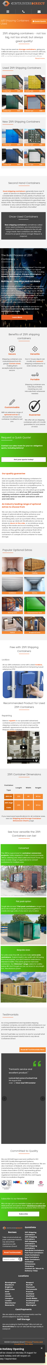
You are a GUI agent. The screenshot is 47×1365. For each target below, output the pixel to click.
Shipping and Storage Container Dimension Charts (27, 819)
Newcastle (9, 1305)
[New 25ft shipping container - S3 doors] (12, 157)
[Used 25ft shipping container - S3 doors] (12, 103)
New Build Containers (34, 1250)
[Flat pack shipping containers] (23, 929)
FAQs (35, 1271)
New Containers (32, 1257)
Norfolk (29, 1285)
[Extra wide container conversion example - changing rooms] (23, 987)
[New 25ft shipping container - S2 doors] (34, 137)
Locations (23, 1276)
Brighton (9, 1287)
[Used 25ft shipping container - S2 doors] (34, 83)
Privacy (28, 1342)
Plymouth (30, 1287)
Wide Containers (32, 1259)
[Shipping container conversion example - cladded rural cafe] (23, 881)
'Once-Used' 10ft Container (25, 1083)
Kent (7, 1291)
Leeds (7, 1294)
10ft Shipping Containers (30, 1233)
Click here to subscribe (36, 1206)
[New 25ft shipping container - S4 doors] (34, 157)
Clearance (29, 1266)
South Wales (31, 1298)
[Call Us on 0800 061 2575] (23, 11)
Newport (30, 1282)
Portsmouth (31, 1289)
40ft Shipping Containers (31, 1247)
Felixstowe (10, 1289)
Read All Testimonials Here (32, 1050)
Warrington (31, 1305)
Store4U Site (8, 1326)
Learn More (17, 317)
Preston (29, 1291)
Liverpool (9, 1298)
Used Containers (32, 1255)
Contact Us (30, 1268)
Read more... (40, 58)
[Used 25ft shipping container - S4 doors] (34, 103)
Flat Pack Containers (34, 1253)
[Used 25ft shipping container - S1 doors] (12, 83)
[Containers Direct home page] (23, 3)
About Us (40, 1268)
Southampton (32, 1301)
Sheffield (30, 1296)
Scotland (30, 1294)
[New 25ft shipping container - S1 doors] (12, 137)
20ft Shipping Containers (31, 1238)
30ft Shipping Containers (31, 1242)
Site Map (29, 1344)
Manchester (10, 1303)
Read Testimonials (12, 1252)
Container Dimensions (30, 1263)
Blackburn (9, 1285)
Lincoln (8, 1296)
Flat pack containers (26, 906)
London (8, 1301)
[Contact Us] (39, 11)
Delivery (28, 1271)
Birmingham (10, 1282)
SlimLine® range (21, 964)
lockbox (38, 665)
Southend (30, 1303)
